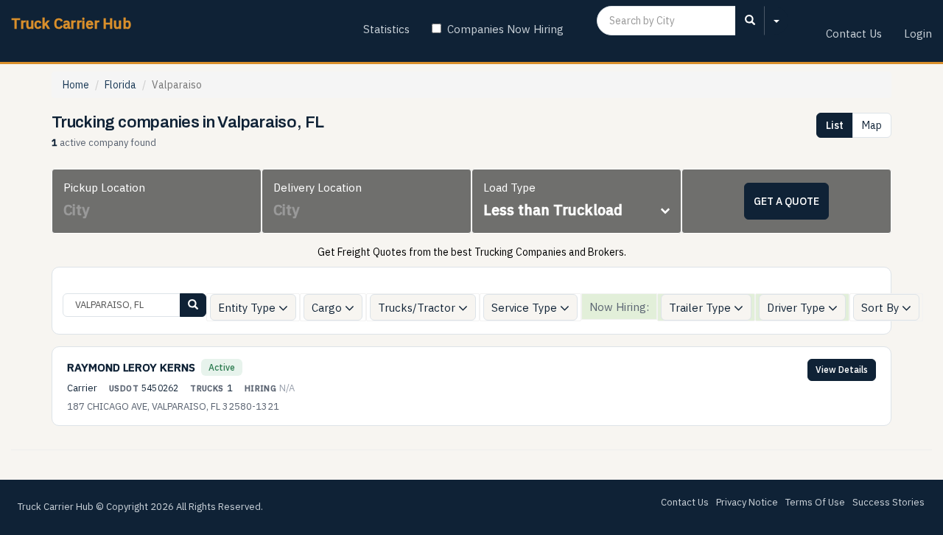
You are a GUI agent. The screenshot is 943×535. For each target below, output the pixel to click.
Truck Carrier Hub (71, 23)
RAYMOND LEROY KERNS (131, 367)
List (835, 125)
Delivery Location (317, 188)
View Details (842, 369)
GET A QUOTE (786, 201)
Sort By (881, 308)
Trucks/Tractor (418, 308)
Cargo (328, 308)
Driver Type (797, 308)
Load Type (509, 188)
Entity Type (248, 308)
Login (918, 34)
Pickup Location (104, 188)
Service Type (525, 308)
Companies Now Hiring (505, 29)
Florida (120, 84)
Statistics (386, 29)
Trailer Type (701, 308)
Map (872, 125)
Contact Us (854, 34)
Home (76, 84)
